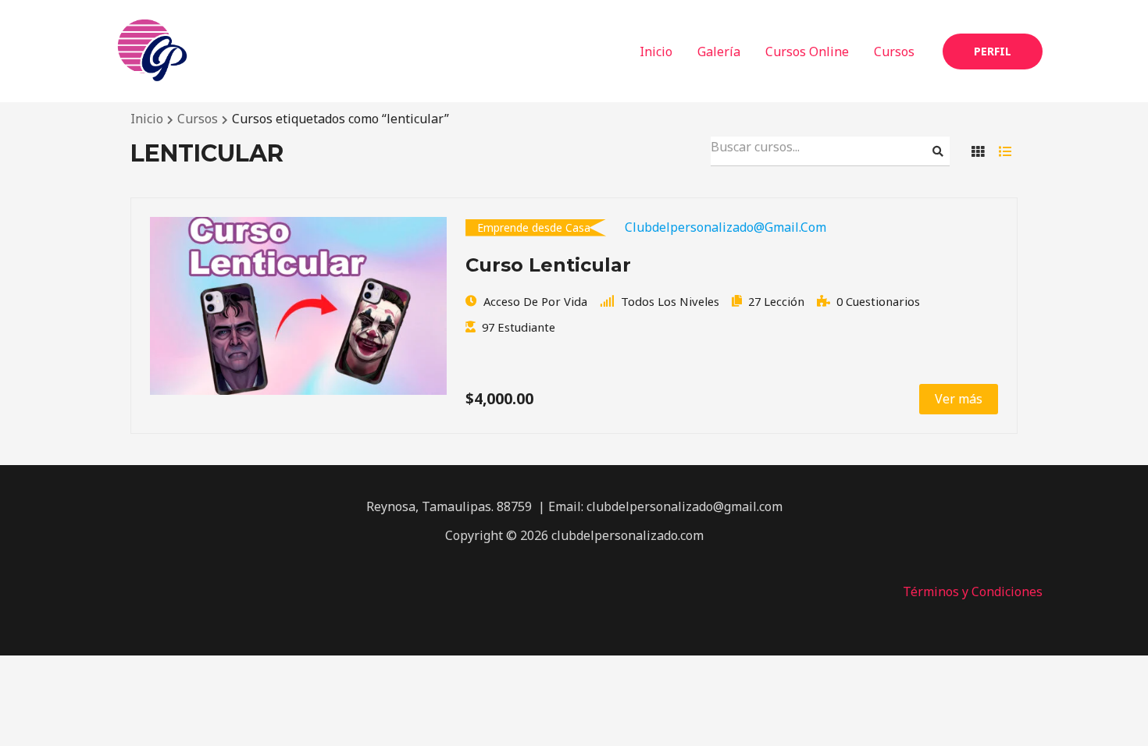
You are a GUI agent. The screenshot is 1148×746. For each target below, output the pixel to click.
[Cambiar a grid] (977, 151)
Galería (718, 51)
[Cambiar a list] (1005, 151)
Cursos (894, 51)
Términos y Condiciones (973, 591)
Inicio (656, 51)
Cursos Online (807, 51)
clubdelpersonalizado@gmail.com (725, 227)
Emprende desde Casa (533, 227)
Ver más (958, 398)
